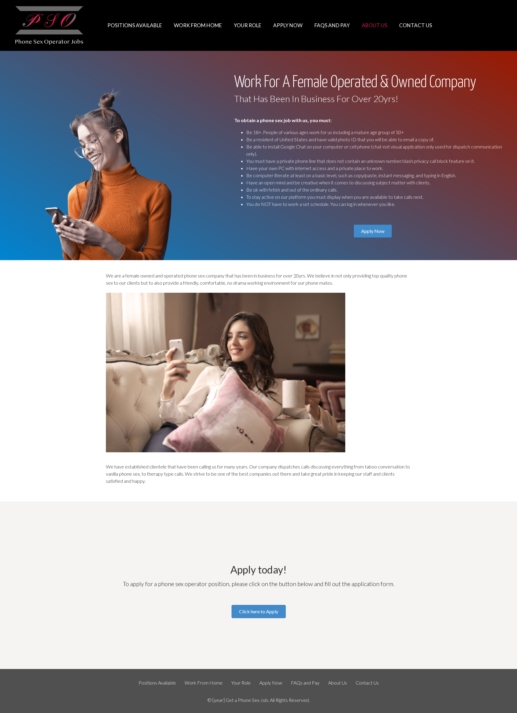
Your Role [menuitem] (241, 682)
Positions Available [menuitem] (157, 682)
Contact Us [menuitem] (367, 682)
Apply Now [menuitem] (270, 682)
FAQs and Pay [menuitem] (305, 682)
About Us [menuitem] (337, 682)
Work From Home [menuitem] (204, 682)
